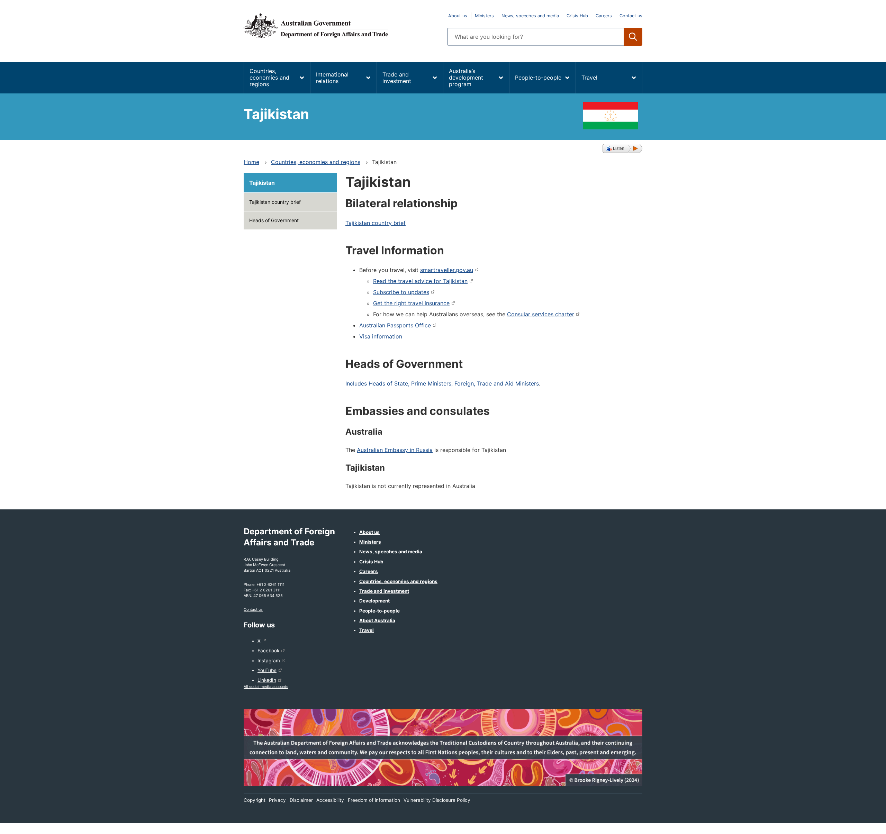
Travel (589, 77)
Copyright (254, 800)
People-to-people (538, 77)
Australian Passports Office (395, 325)
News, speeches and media (530, 15)
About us (457, 15)
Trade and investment (396, 77)
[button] (622, 148)
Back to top (862, 824)
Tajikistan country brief (275, 202)
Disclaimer (301, 800)
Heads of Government (274, 220)
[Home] (341, 25)
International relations (332, 77)
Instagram (268, 660)
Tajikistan (262, 182)
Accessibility (330, 800)
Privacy (277, 800)
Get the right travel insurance (411, 303)
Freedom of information (374, 800)
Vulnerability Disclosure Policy (437, 800)
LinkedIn (266, 680)
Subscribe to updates (401, 292)
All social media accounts (266, 686)
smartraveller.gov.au (446, 269)
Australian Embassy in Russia (395, 449)
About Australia (377, 620)
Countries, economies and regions (269, 77)
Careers (604, 15)
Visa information (380, 336)
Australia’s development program (466, 77)
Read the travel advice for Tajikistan (420, 281)
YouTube (267, 670)
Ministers (484, 15)
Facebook (268, 650)
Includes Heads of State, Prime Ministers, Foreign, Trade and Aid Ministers (442, 383)
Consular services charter (540, 314)
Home (251, 161)
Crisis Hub (577, 15)
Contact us (631, 15)
